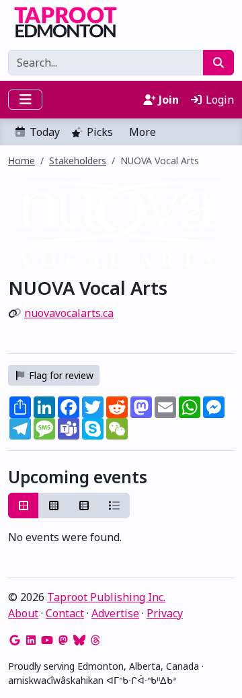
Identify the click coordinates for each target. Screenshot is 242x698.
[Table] (84, 505)
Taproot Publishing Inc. (106, 597)
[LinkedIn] (31, 640)
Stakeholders (77, 160)
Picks (100, 132)
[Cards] (23, 505)
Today (45, 132)
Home (21, 160)
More (142, 132)
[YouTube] (47, 640)
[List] (114, 505)
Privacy (165, 613)
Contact (65, 613)
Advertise (115, 613)
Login (218, 99)
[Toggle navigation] (25, 100)
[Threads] (95, 640)
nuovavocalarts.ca (69, 313)
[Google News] (15, 640)
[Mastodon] (63, 640)
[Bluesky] (79, 640)
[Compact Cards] (53, 505)
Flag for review (59, 375)
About (23, 613)
